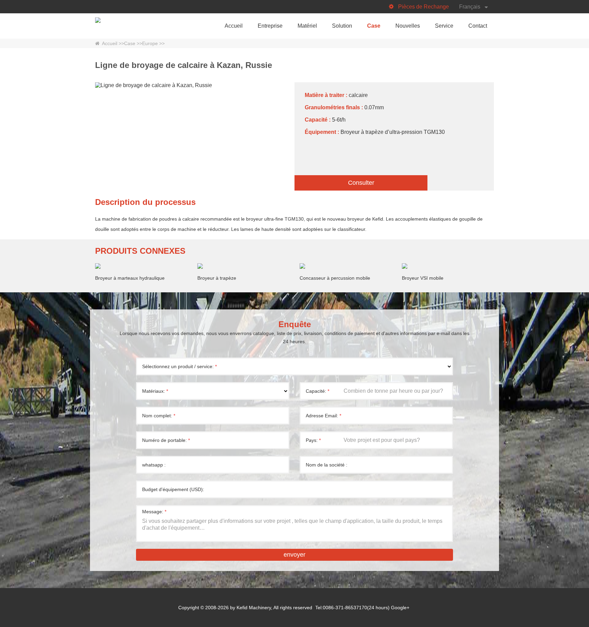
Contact (477, 26)
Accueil (234, 26)
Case (373, 26)
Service (444, 26)
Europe (150, 43)
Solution (342, 26)
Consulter (361, 182)
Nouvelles (407, 26)
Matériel (307, 26)
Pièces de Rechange (423, 7)
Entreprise (270, 26)
